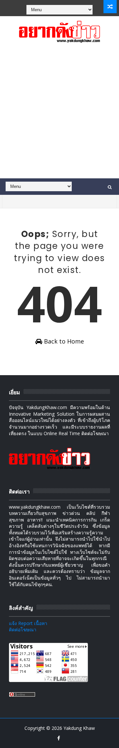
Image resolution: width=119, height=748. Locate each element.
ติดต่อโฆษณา (22, 629)
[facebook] (59, 738)
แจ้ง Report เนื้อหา (28, 623)
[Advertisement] (59, 115)
